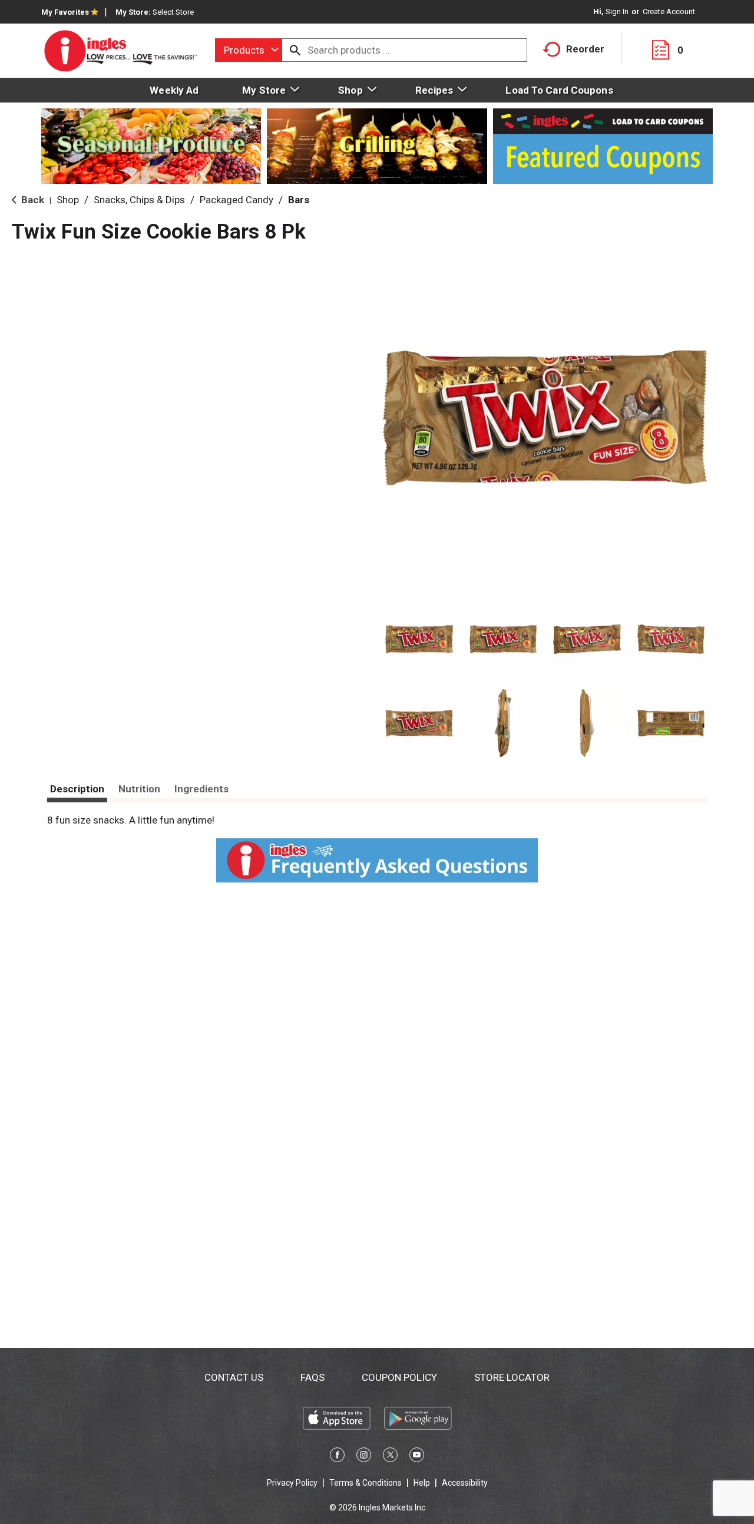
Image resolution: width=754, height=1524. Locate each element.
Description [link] (77, 789)
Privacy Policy (292, 1482)
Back (31, 200)
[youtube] (416, 1457)
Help (422, 1482)
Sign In (617, 11)
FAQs (312, 1377)
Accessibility (465, 1482)
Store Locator (512, 1377)
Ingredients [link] (201, 789)
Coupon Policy (399, 1377)
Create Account (669, 11)
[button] (419, 639)
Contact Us (233, 1377)
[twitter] (390, 1457)
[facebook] (337, 1457)
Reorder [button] (585, 49)
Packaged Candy (236, 200)
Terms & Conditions (365, 1482)
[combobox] (248, 50)
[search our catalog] (295, 50)
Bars (298, 200)
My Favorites (65, 12)
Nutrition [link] (139, 789)
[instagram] (363, 1457)
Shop (68, 200)
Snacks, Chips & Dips (139, 200)
